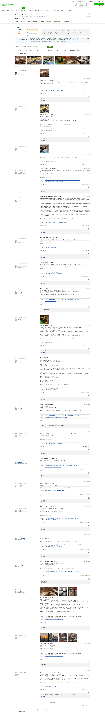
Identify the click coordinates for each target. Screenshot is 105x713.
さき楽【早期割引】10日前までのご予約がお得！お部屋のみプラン (56, 246)
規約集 (43, 709)
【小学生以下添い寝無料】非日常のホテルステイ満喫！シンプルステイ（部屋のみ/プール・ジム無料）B (62, 128)
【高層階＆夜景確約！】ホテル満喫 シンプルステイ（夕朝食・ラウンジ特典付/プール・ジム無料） (61, 465)
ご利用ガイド (78, 1)
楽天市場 (95, 1)
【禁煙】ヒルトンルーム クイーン (50, 161)
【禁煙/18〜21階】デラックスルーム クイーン (53, 389)
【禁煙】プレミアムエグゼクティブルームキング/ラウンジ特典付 (56, 222)
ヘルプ (74, 1)
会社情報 (20, 709)
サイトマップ (84, 1)
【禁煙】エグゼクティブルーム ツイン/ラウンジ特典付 (54, 273)
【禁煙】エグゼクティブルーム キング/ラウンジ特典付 (54, 90)
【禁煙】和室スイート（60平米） (50, 519)
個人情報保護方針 (26, 709)
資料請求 (47, 709)
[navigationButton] (89, 60)
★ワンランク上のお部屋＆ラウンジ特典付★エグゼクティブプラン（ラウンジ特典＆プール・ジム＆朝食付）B (63, 88)
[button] (20, 60)
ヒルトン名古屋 (21, 14)
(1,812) (58, 21)
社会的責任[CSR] (33, 709)
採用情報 (39, 709)
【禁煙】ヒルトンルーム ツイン (50, 130)
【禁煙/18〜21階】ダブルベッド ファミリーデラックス (54, 181)
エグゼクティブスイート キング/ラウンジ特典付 (53, 467)
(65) (41, 21)
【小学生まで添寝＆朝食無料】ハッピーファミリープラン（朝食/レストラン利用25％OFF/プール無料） (62, 159)
